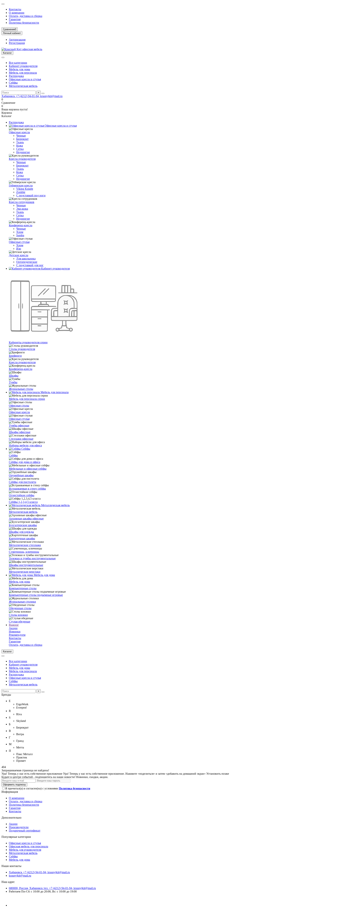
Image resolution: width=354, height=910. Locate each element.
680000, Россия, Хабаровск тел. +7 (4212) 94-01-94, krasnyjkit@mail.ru (52, 888)
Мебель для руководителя (25, 849)
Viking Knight (24, 188)
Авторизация (17, 39)
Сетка (20, 148)
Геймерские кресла (21, 185)
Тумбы (13, 382)
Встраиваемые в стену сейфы (27, 488)
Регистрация (17, 42)
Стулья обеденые (19, 621)
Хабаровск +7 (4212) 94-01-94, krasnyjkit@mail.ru (32, 96)
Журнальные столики (22, 601)
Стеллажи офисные (21, 438)
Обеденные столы (20, 608)
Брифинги (15, 355)
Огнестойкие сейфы (21, 495)
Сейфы (13, 82)
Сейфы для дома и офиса (24, 462)
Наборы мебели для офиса (25, 445)
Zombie (20, 192)
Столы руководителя (22, 349)
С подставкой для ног (30, 265)
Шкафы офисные (19, 432)
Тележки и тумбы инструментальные (32, 558)
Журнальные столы (21, 388)
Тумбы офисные (19, 425)
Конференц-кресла (20, 225)
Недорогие (23, 152)
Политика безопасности (24, 22)
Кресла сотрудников (21, 202)
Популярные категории (16, 836)
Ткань (20, 142)
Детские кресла (18, 255)
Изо (18, 248)
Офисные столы (19, 405)
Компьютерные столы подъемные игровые (36, 595)
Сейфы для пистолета (22, 482)
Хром (19, 232)
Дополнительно (11, 817)
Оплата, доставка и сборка (25, 16)
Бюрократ (22, 138)
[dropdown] (2, 4)
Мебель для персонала (23, 72)
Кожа (19, 145)
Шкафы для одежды (21, 531)
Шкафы (13, 375)
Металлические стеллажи (25, 545)
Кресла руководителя (22, 158)
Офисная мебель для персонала (28, 846)
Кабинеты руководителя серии (28, 342)
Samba (20, 235)
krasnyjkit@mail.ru (20, 875)
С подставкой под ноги (31, 195)
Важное (14, 624)
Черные (21, 135)
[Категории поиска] (2, 57)
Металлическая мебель (23, 86)
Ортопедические (26, 261)
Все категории (18, 62)
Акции (13, 628)
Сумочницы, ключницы (24, 551)
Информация (9, 791)
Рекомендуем (17, 634)
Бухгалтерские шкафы (23, 525)
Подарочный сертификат (24, 830)
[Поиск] (42, 93)
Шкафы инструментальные (26, 565)
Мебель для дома (19, 69)
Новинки (14, 631)
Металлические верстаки (24, 571)
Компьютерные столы (23, 588)
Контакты (15, 9)
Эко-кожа (22, 208)
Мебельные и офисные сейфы (27, 468)
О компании (16, 12)
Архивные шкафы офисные (26, 518)
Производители (19, 827)
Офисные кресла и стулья (25, 79)
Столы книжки (18, 614)
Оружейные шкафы (21, 475)
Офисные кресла (19, 132)
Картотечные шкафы (22, 538)
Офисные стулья (19, 242)
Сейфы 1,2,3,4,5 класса (23, 501)
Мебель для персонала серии (27, 398)
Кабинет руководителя (23, 66)
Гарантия (14, 19)
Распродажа (16, 76)
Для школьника (26, 258)
